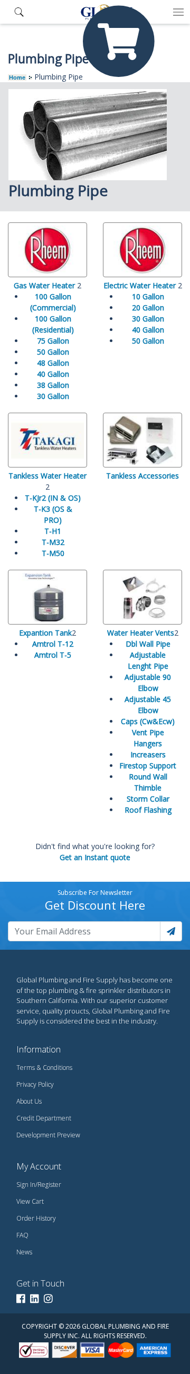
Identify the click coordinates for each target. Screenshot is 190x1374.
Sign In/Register (38, 1184)
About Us (29, 1101)
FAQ (22, 1235)
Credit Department (43, 1118)
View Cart (30, 1201)
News (24, 1252)
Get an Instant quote (95, 857)
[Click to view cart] (118, 42)
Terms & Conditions (44, 1067)
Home (17, 77)
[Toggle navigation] (178, 12)
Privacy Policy (35, 1084)
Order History (36, 1218)
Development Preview (48, 1135)
